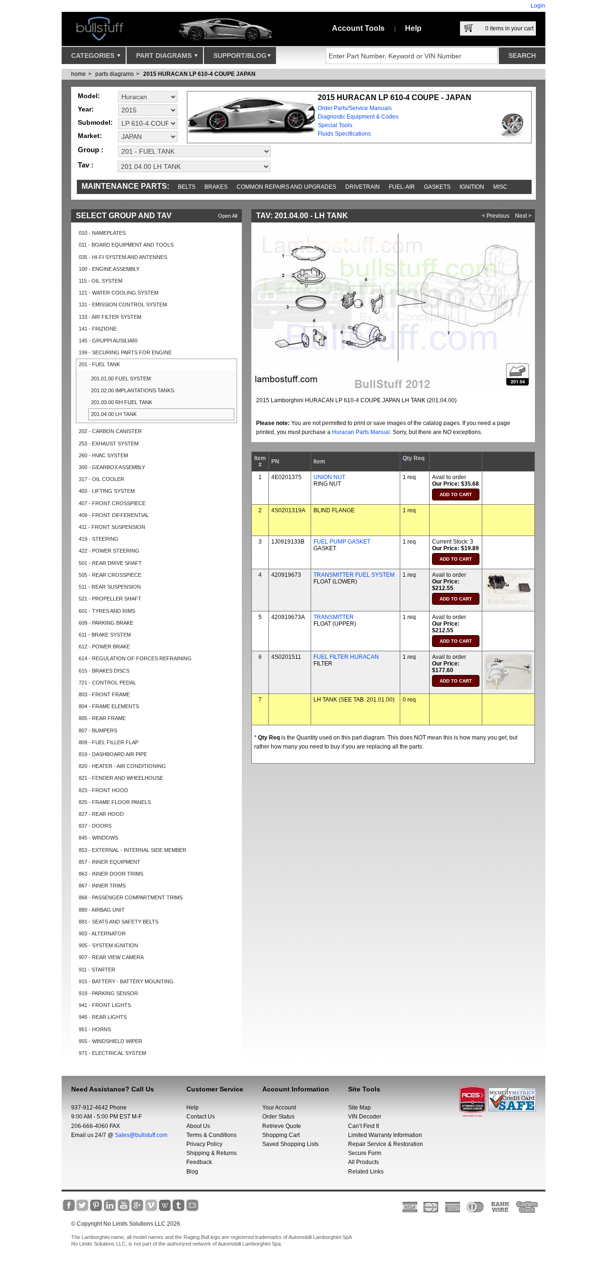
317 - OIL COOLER (101, 479)
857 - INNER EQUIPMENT (109, 862)
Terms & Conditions (211, 1135)
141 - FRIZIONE (98, 329)
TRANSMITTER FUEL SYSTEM (354, 575)
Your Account (279, 1107)
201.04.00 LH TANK (114, 414)
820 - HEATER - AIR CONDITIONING (122, 766)
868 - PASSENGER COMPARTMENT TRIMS (131, 897)
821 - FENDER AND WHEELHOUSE (121, 778)
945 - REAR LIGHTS (103, 1017)
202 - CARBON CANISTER (110, 431)
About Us (198, 1126)
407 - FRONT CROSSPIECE (112, 503)
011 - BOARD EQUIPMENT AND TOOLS (126, 245)
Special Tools (335, 125)
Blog (192, 1171)
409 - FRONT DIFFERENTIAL (114, 515)
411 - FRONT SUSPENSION (112, 527)
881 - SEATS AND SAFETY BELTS (118, 921)
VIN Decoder (364, 1116)
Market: (90, 135)
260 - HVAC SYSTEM (103, 455)
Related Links (366, 1171)
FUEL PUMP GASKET (341, 541)
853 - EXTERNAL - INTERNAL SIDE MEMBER (132, 850)
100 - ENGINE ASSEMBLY (109, 269)
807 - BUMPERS (98, 730)
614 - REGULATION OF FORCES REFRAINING (135, 658)
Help (413, 28)
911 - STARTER (97, 969)
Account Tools (358, 28)
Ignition (472, 187)
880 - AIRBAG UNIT (102, 910)
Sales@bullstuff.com (141, 1135)
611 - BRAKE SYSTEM (105, 635)
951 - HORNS (95, 1029)
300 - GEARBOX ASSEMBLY (112, 467)
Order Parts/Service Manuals (355, 108)
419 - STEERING (99, 539)
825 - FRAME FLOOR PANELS (115, 802)
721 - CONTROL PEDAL (107, 682)
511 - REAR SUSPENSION (110, 587)
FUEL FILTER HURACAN (346, 657)
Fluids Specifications (344, 133)
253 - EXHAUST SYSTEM (108, 443)
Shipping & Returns (211, 1153)
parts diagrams (114, 74)
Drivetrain (362, 187)
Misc (500, 187)
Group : (90, 150)
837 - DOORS (95, 826)
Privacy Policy (204, 1144)
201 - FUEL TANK (99, 364)
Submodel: (95, 122)
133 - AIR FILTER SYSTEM (110, 317)
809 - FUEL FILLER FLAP (108, 742)
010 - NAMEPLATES (102, 233)
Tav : (85, 165)
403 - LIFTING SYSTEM (107, 491)
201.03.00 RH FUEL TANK (121, 402)
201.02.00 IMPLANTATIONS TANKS (132, 390)
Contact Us (200, 1116)
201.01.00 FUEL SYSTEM (121, 378)
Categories (93, 55)
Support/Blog (240, 55)
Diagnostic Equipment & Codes (358, 116)
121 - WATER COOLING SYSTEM (118, 293)
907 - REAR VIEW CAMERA (111, 957)
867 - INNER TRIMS (102, 885)
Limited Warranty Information (385, 1135)
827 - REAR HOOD (101, 814)
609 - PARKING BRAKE (106, 623)
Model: (89, 96)
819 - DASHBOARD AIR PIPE (113, 754)
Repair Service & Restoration (385, 1144)
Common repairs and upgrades (286, 187)
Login (538, 5)
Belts (186, 187)
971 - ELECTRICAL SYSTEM (112, 1053)
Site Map (359, 1107)
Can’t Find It (363, 1126)
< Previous (495, 216)
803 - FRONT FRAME (104, 694)
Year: (86, 109)
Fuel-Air (402, 187)
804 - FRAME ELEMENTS (109, 706)
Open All (227, 216)
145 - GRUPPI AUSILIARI (108, 340)
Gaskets (437, 187)
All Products (363, 1162)
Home (78, 74)
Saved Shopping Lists (290, 1144)
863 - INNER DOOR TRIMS (111, 874)
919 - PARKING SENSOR (108, 993)
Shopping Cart (281, 1135)
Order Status (278, 1116)
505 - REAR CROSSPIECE (110, 575)
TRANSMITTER (333, 617)
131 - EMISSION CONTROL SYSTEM (123, 304)
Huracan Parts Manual (361, 432)
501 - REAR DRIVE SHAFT (110, 563)
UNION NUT (329, 477)
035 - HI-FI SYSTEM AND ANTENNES (123, 257)
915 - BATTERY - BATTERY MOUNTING (126, 981)
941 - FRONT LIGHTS (105, 1005)
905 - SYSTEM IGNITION (108, 945)
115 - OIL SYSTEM (100, 281)
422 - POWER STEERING (109, 551)
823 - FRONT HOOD (103, 790)
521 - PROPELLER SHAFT (110, 598)
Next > (523, 216)
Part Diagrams (164, 55)
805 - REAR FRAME (102, 718)
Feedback (199, 1162)
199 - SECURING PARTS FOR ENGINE (125, 352)
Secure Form (364, 1153)
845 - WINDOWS (98, 838)
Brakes (216, 187)
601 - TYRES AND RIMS (107, 611)
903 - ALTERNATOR (102, 933)
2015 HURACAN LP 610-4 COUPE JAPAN (199, 74)
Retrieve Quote (281, 1126)
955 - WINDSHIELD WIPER (110, 1041)
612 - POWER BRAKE (104, 646)
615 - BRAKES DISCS (104, 671)
